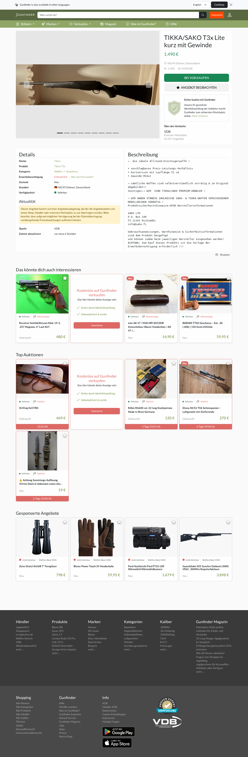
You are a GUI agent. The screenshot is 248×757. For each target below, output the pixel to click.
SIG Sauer (93, 630)
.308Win (165, 627)
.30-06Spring (167, 630)
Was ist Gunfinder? (143, 24)
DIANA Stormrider (62, 645)
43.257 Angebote (174, 138)
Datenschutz (109, 710)
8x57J (163, 642)
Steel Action (94, 642)
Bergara (92, 645)
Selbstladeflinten (133, 634)
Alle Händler (23, 714)
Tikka (57, 161)
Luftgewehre (131, 638)
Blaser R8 (57, 627)
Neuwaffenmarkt (25, 729)
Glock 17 (57, 634)
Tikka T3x (59, 166)
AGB (105, 703)
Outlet (19, 725)
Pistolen (128, 642)
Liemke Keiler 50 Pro (63, 638)
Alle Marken (22, 703)
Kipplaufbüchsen (133, 630)
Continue (219, 4)
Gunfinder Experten (70, 714)
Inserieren (216, 14)
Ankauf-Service (67, 717)
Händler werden (68, 706)
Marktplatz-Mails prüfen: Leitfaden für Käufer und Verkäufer (210, 631)
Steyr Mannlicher (97, 638)
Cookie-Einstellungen (114, 714)
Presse (63, 732)
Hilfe (173, 24)
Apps (62, 729)
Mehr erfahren (200, 115)
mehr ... (20, 649)
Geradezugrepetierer (135, 645)
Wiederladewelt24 (26, 645)
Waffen (58, 171)
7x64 (163, 638)
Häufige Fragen (110, 721)
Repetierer (72, 171)
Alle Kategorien (24, 706)
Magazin (110, 24)
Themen (20, 721)
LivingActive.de (24, 634)
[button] (228, 15)
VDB (167, 131)
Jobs (61, 725)
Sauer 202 (58, 630)
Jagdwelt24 (22, 627)
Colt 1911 (57, 642)
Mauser (92, 627)
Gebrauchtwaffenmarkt (29, 732)
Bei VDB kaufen (196, 78)
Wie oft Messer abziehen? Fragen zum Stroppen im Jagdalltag (210, 657)
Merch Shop (65, 736)
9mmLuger (166, 645)
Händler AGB (109, 706)
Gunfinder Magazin (69, 721)
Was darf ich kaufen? (82, 176)
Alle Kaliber (22, 717)
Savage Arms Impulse (64, 649)
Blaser (91, 634)
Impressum (108, 717)
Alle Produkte (23, 710)
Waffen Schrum (24, 638)
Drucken (225, 254)
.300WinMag (167, 634)
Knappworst (22, 630)
